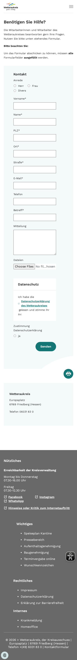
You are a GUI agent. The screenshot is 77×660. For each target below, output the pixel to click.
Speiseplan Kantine (38, 533)
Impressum (29, 590)
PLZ (16, 130)
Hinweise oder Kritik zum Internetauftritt (39, 508)
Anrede (18, 80)
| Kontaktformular (56, 647)
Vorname (19, 98)
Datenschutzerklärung (37, 596)
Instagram (46, 497)
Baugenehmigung (36, 552)
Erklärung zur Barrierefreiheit (42, 603)
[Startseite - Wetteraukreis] (11, 6)
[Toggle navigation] (71, 6)
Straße (18, 162)
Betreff (18, 210)
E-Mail (18, 178)
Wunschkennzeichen (39, 565)
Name (17, 114)
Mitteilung (19, 226)
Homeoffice (29, 627)
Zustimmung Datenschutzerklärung (27, 328)
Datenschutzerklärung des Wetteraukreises (35, 303)
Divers (22, 90)
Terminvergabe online (39, 559)
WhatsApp (16, 501)
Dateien (18, 259)
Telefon (18, 194)
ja (19, 335)
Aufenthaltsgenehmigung (42, 546)
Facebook (15, 497)
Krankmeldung (31, 620)
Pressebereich (34, 540)
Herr (21, 85)
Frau (35, 85)
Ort (16, 146)
